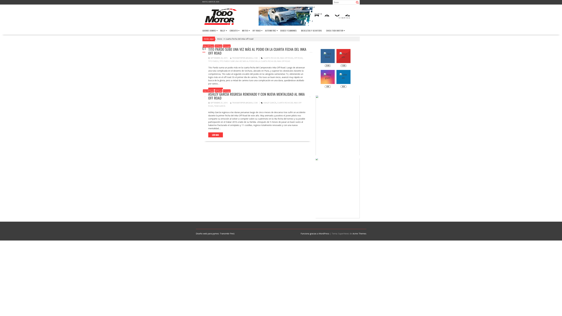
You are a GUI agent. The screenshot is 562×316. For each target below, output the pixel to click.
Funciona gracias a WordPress (315, 233)
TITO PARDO (213, 61)
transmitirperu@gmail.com (245, 58)
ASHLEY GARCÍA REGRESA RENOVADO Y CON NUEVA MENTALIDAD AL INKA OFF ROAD (256, 96)
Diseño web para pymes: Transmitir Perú (215, 233)
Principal (226, 46)
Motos (245, 30)
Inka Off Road (208, 46)
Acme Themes (359, 233)
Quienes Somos (209, 30)
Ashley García (269, 103)
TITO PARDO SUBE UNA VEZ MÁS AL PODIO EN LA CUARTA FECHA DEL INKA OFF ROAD (257, 51)
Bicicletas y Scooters (311, 30)
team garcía (219, 106)
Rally (222, 30)
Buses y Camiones (288, 30)
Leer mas (215, 134)
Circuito (234, 30)
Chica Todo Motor (334, 30)
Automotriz (270, 30)
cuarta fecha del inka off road (278, 58)
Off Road (256, 30)
